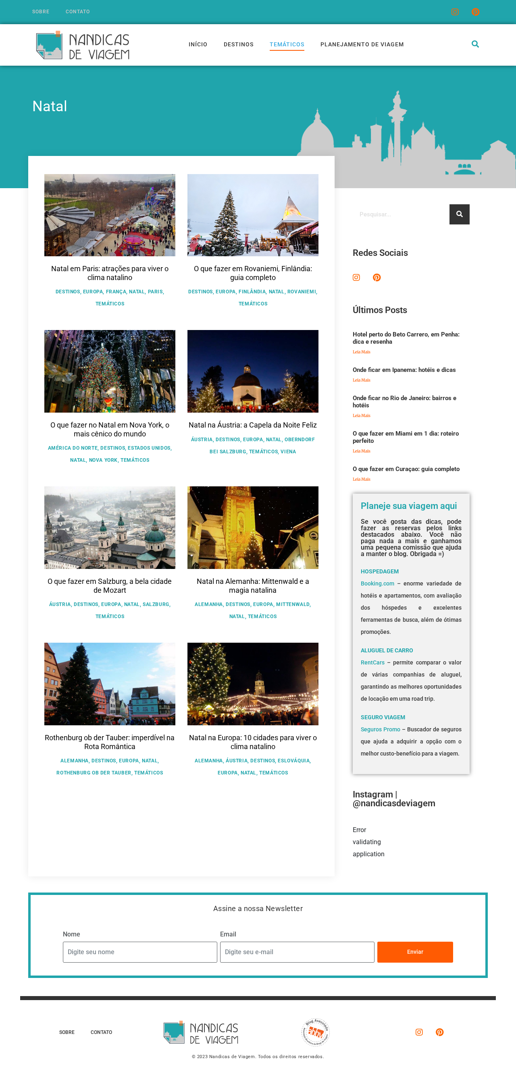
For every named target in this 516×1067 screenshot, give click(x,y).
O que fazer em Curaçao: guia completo (406, 469)
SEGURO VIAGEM (383, 717)
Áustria (202, 439)
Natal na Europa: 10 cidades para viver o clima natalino (253, 742)
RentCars (373, 662)
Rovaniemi (301, 292)
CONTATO (78, 12)
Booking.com (377, 583)
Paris (155, 292)
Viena (288, 452)
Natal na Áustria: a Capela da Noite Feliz (253, 425)
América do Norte (73, 448)
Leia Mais (361, 352)
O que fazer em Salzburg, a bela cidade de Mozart (110, 585)
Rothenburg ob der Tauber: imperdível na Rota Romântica (110, 742)
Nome (71, 934)
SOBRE (41, 12)
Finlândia (252, 292)
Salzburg (156, 604)
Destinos (239, 44)
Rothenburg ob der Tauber (93, 773)
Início (198, 44)
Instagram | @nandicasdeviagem (394, 798)
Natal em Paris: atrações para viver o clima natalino (110, 273)
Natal (137, 292)
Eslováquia (294, 761)
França (116, 292)
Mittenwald (293, 604)
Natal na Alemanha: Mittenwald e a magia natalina (253, 585)
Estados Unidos (149, 448)
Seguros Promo (380, 729)
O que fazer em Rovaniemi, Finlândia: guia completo (253, 273)
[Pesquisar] (459, 214)
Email (228, 934)
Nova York (103, 460)
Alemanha (209, 604)
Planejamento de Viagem (362, 44)
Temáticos (287, 44)
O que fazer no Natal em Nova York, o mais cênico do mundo (109, 429)
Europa (93, 292)
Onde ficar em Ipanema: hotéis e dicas (404, 370)
